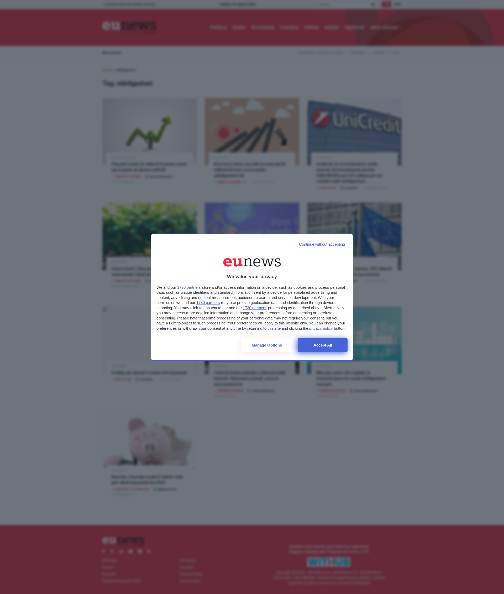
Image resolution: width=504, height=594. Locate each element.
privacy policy (321, 328)
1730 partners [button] (189, 287)
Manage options (267, 345)
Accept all (322, 345)
